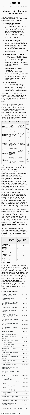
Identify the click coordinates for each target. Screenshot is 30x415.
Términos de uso (13, 413)
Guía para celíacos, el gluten (9, 336)
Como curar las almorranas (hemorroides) (9, 294)
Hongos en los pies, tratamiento (10, 356)
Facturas (16, 6)
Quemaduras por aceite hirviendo (10, 382)
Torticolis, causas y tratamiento (10, 392)
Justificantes (23, 6)
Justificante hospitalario (8, 307)
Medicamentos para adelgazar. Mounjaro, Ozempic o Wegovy (10, 302)
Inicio (4, 6)
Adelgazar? (10, 6)
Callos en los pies (6, 390)
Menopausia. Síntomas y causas (10, 371)
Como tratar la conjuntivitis (9, 386)
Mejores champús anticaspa (9, 310)
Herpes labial (5, 331)
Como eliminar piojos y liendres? (10, 319)
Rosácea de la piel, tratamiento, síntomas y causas (10, 397)
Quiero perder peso (7, 334)
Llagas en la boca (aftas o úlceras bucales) (8, 345)
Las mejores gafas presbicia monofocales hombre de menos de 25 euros (10, 315)
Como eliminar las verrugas (9, 348)
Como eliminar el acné (7, 400)
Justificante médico (7, 364)
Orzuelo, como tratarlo (8, 375)
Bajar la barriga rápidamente (9, 327)
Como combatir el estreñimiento (10, 323)
